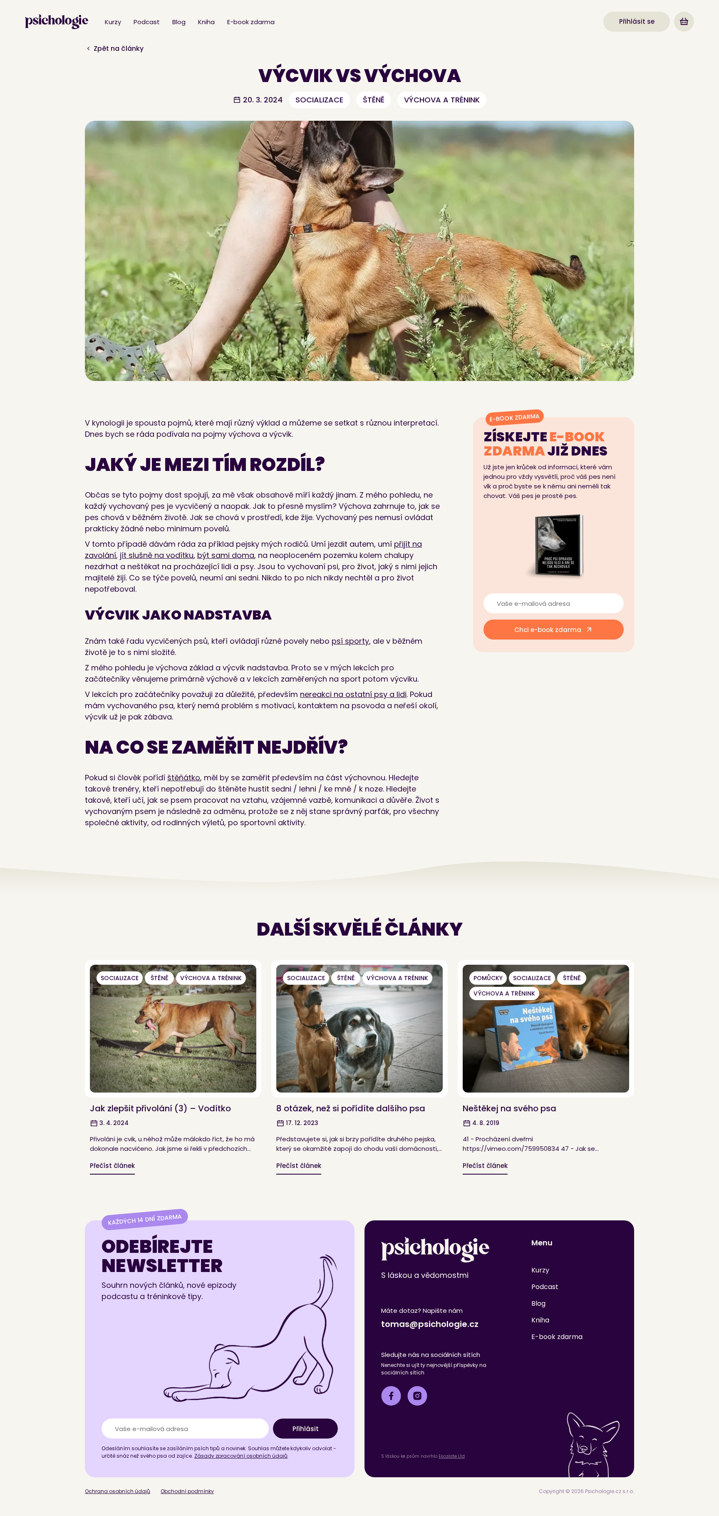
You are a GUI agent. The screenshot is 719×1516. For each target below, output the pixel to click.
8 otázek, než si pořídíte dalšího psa (350, 1108)
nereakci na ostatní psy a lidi (353, 694)
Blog (179, 21)
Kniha (206, 21)
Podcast (147, 21)
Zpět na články (118, 48)
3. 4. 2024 (113, 1123)
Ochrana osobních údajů (117, 1491)
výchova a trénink (442, 100)
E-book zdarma (251, 21)
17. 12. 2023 (301, 1123)
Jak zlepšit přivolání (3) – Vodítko (160, 1108)
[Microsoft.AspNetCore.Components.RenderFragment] (684, 22)
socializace (319, 100)
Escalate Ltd (452, 1456)
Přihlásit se (637, 21)
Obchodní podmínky (187, 1491)
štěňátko (183, 777)
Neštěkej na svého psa (509, 1108)
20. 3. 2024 (262, 100)
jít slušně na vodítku (156, 555)
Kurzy (113, 21)
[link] (56, 21)
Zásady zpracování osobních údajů (241, 1455)
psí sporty (350, 641)
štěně (373, 100)
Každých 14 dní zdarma (144, 1219)
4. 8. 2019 (485, 1123)
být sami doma (225, 555)
